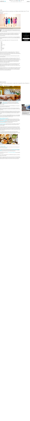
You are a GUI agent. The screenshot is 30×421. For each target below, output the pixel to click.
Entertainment (16, 0)
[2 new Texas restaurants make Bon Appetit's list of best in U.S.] (10, 93)
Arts (23, 0)
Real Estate (21, 0)
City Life (14, 0)
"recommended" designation (11, 152)
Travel (19, 0)
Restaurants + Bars (11, 0)
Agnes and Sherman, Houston (4, 118)
